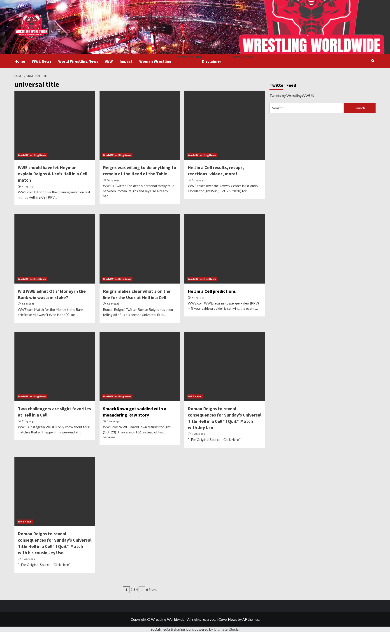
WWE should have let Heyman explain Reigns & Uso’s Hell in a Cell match (52, 174)
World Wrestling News (78, 61)
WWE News (41, 61)
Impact (126, 61)
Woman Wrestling (155, 61)
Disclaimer (211, 61)
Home (19, 61)
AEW (109, 61)
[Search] (373, 61)
